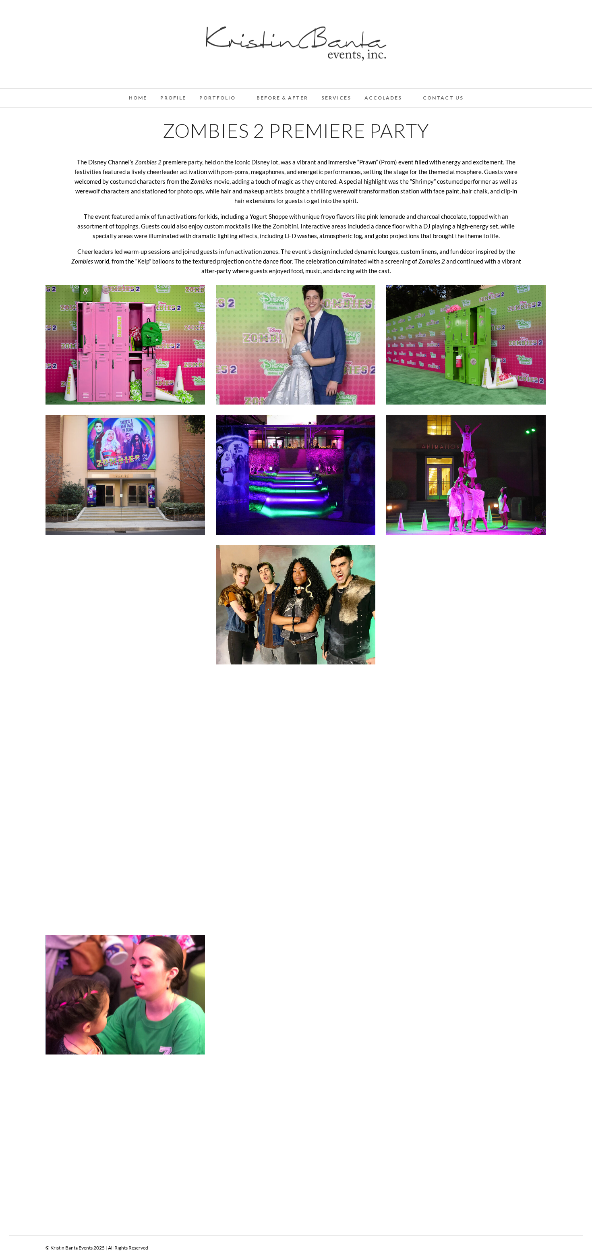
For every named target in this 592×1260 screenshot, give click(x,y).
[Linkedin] (61, 17)
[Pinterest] (72, 17)
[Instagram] (82, 17)
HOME (138, 98)
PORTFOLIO (217, 98)
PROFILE (173, 98)
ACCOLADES (383, 98)
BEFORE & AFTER (282, 98)
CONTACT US (443, 98)
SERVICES (336, 98)
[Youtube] (50, 17)
